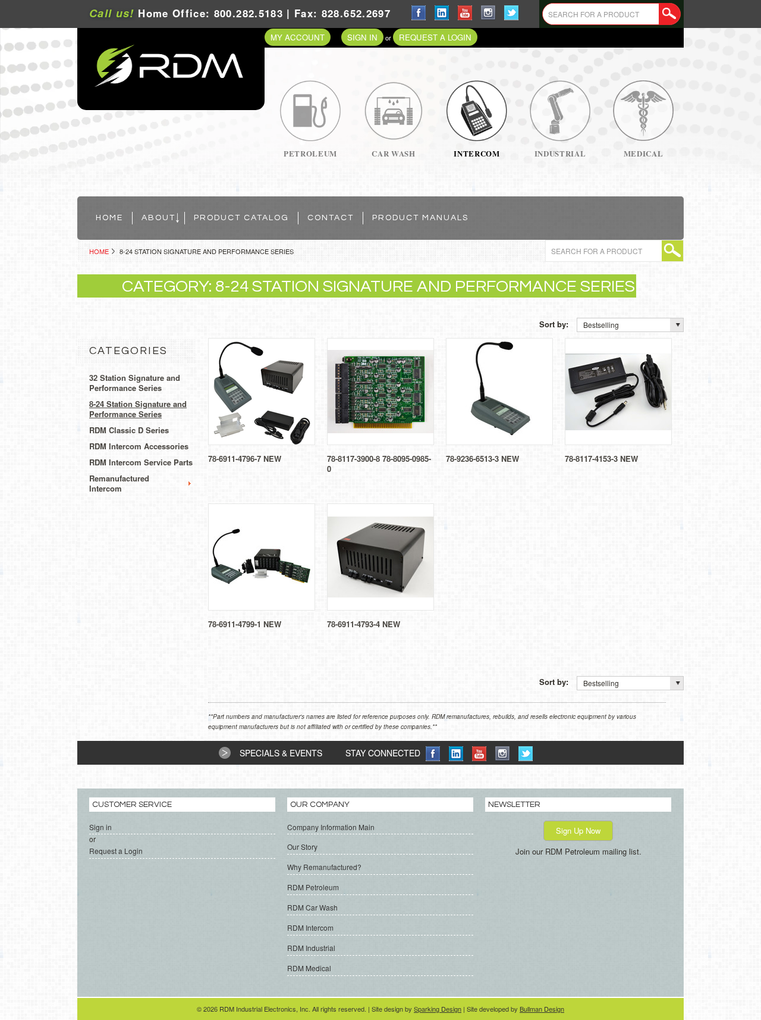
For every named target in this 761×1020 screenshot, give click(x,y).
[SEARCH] (669, 14)
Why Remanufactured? (324, 867)
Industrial (560, 153)
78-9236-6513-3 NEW (482, 458)
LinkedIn (442, 12)
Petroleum (310, 153)
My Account (298, 37)
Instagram (488, 12)
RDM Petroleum (313, 887)
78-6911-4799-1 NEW (244, 624)
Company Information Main (331, 827)
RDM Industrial (311, 948)
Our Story (302, 846)
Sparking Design (437, 1008)
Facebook (418, 12)
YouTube (465, 12)
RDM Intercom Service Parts (141, 463)
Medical (643, 153)
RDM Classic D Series (129, 430)
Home (99, 251)
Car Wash (393, 153)
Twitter (511, 12)
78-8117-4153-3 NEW (601, 458)
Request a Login (435, 37)
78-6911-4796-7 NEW (244, 458)
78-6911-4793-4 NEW (363, 624)
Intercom (476, 153)
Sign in (362, 37)
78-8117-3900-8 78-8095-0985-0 (379, 463)
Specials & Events (281, 753)
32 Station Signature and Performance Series (134, 383)
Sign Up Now (578, 830)
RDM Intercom (310, 927)
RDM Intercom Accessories (138, 447)
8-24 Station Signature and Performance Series (138, 409)
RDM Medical (309, 968)
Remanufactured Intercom (119, 484)
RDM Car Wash (312, 907)
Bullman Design (542, 1008)
